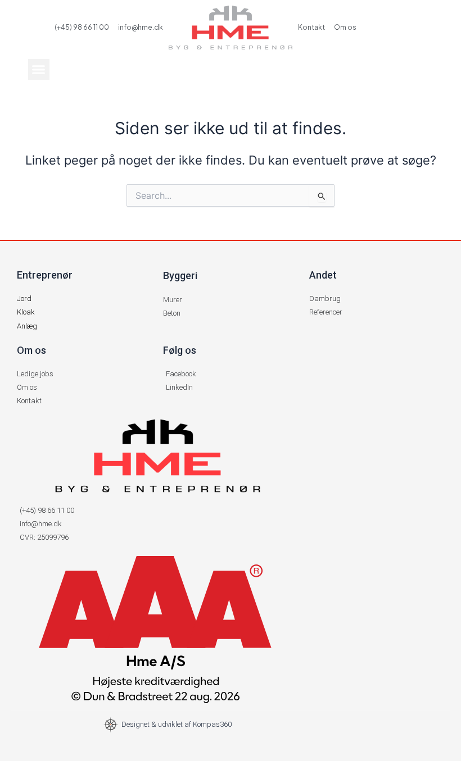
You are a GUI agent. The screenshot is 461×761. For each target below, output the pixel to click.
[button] (38, 69)
